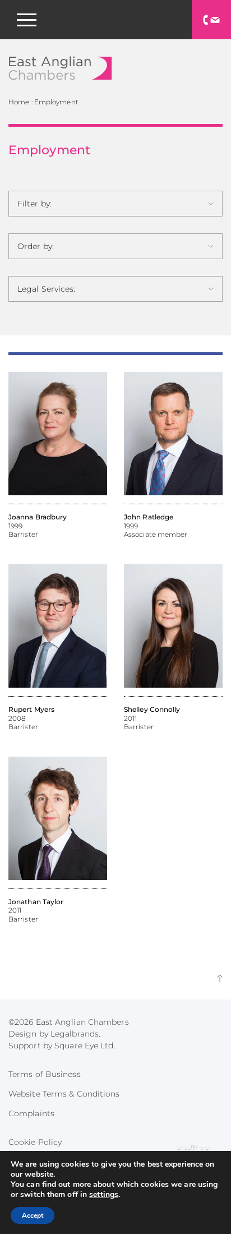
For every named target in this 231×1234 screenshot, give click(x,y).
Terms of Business (44, 1074)
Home (18, 102)
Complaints (31, 1113)
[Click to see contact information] (211, 19)
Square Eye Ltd (83, 1045)
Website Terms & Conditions (64, 1094)
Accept (32, 1215)
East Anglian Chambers (60, 68)
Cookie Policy (35, 1142)
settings (103, 1195)
